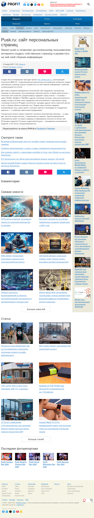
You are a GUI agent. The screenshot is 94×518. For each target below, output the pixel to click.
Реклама (12, 500)
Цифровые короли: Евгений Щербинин (82, 218)
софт (9, 493)
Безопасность (81, 10)
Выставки (31, 486)
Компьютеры (45, 486)
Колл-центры (26, 14)
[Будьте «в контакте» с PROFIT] (35, 4)
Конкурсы (31, 491)
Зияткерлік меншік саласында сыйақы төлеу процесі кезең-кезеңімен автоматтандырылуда (53, 258)
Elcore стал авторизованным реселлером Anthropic (82, 303)
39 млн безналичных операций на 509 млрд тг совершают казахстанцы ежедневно (66, 5)
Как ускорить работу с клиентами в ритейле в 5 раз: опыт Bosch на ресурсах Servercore (35, 153)
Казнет (4, 10)
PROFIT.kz (20, 505)
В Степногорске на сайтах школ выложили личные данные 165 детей (32, 159)
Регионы (86, 28)
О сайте (4, 500)
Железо (29, 28)
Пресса (47, 23)
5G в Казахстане (28, 10)
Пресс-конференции (73, 491)
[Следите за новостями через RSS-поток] (42, 4)
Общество (68, 28)
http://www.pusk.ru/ (44, 79)
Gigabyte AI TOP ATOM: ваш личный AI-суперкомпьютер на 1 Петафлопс (51, 388)
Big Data (16, 14)
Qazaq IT (37, 31)
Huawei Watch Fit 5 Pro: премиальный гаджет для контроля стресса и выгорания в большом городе (82, 100)
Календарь (77, 18)
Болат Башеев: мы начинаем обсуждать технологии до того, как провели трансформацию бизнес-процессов (82, 245)
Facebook (41, 128)
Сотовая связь (15, 10)
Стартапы (69, 10)
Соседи (5, 31)
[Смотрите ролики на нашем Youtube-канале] (38, 4)
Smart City (63, 14)
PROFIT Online (21, 503)
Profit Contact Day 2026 (7, 463)
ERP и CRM (60, 10)
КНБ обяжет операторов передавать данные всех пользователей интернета (12, 258)
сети (47, 491)
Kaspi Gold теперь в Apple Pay (81, 51)
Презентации (71, 488)
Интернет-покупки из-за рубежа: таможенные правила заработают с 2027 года (54, 222)
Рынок (17, 488)
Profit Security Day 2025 (63, 463)
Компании (16, 23)
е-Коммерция (37, 14)
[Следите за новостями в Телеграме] (28, 4)
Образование (57, 28)
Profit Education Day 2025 (49, 464)
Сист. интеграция (46, 488)
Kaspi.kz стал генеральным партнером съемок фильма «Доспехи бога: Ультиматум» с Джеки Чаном (82, 276)
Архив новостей (47, 31)
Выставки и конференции (75, 486)
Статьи (47, 18)
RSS (26, 500)
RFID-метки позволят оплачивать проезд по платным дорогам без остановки (16, 222)
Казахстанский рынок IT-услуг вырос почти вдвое (81, 73)
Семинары (31, 488)
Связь (12, 28)
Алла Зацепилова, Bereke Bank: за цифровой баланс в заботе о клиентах (82, 166)
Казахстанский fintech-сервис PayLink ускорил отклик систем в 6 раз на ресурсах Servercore (33, 164)
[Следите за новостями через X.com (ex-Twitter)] (31, 4)
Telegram (51, 128)
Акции (30, 493)
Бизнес (4, 28)
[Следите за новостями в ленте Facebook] (24, 4)
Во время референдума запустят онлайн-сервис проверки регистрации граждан (33, 143)
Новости (16, 19)
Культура (78, 28)
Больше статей (36, 439)
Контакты (20, 500)
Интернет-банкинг (51, 14)
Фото (78, 23)
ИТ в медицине (41, 10)
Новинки (13, 31)
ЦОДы (51, 10)
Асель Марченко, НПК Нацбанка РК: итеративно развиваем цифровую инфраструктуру (82, 194)
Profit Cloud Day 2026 (34, 463)
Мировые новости (25, 31)
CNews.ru (22, 64)
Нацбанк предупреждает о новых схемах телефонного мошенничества (33, 148)
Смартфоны (6, 14)
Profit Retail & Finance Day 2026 (21, 464)
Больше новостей (36, 309)
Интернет (20, 28)
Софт (36, 28)
